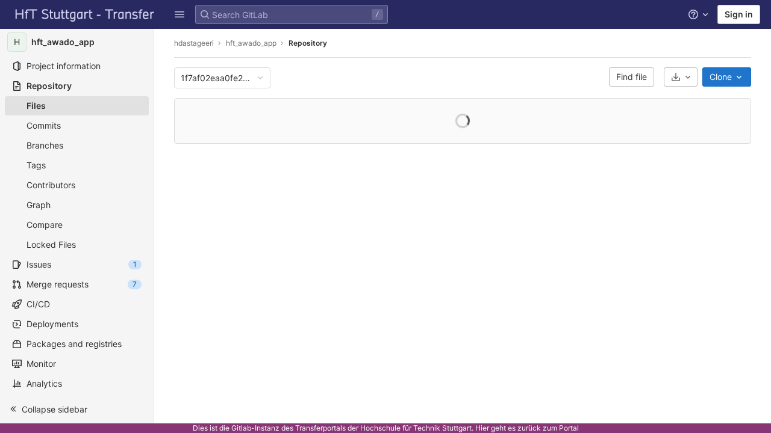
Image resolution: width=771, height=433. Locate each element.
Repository (308, 43)
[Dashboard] (85, 14)
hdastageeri (194, 43)
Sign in (739, 14)
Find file (631, 77)
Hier (482, 427)
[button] (77, 409)
